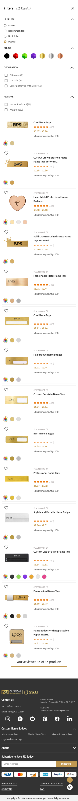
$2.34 (44, 446)
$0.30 (37, 210)
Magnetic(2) (16, 109)
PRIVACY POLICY (9, 783)
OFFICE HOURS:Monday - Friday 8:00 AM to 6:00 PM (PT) (58, 701)
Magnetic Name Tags (62, 734)
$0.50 (37, 249)
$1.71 (37, 288)
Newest (12, 25)
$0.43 (44, 210)
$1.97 (37, 486)
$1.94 (37, 525)
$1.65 (37, 446)
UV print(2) (16, 80)
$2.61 (44, 525)
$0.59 (44, 249)
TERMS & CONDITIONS (51, 783)
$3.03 (44, 486)
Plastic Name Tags (36, 734)
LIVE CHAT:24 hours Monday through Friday (55, 709)
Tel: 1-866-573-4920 (12, 706)
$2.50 (44, 643)
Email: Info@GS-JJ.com (13, 711)
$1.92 (37, 604)
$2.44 (44, 288)
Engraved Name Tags (12, 739)
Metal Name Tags (10, 734)
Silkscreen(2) (16, 75)
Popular (12, 41)
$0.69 (44, 170)
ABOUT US (7, 789)
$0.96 (44, 131)
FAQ (42, 789)
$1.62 (37, 643)
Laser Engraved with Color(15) (26, 85)
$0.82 (37, 131)
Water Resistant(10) (20, 104)
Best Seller (14, 36)
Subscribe (66, 763)
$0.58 (37, 170)
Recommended (16, 30)
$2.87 (44, 604)
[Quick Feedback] (70, 787)
